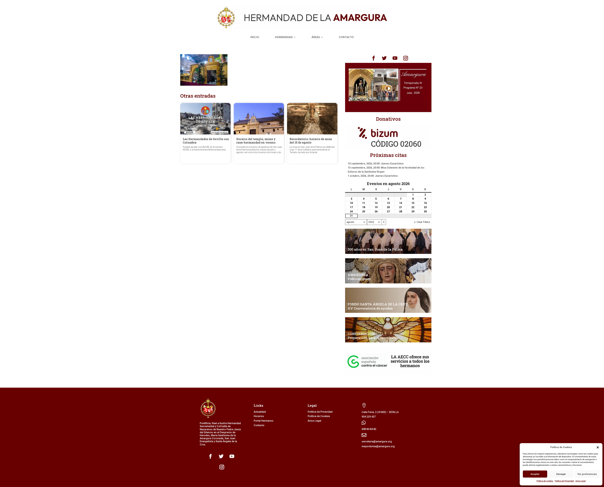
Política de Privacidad (564, 481)
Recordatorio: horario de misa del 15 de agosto (311, 140)
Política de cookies (545, 481)
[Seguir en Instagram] (405, 58)
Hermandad (284, 37)
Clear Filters (423, 222)
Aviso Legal (580, 481)
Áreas (316, 37)
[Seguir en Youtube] (395, 58)
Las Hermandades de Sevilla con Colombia (206, 140)
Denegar (561, 474)
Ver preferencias (587, 474)
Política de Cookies (319, 416)
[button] (597, 447)
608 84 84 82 (369, 429)
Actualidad (260, 411)
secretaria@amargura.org (377, 441)
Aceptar (535, 474)
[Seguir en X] (384, 58)
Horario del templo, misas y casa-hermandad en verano (256, 140)
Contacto (346, 37)
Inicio (254, 37)
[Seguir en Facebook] (373, 58)
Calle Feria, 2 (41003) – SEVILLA (380, 412)
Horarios (259, 416)
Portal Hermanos (263, 420)
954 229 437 (369, 416)
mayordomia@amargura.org (378, 446)
